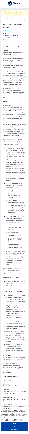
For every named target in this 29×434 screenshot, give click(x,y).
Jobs (4, 19)
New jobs (17, 14)
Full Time (5, 40)
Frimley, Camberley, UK (11, 35)
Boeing (7, 33)
